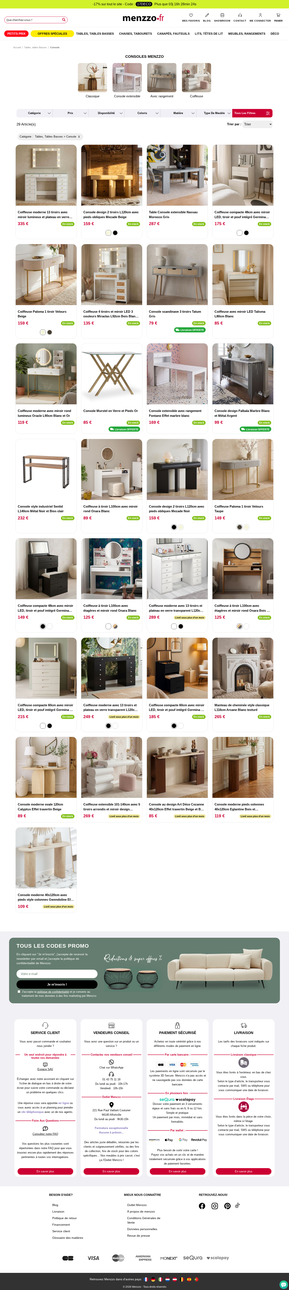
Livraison (58, 1211)
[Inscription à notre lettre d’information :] (57, 974)
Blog (55, 1205)
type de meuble (214, 113)
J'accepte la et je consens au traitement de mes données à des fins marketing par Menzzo (59, 994)
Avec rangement (161, 96)
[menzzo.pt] (196, 1279)
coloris (142, 113)
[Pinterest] (227, 1206)
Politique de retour (64, 1218)
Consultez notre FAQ (45, 1134)
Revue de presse (138, 1235)
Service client (61, 1231)
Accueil (17, 47)
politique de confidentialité (53, 991)
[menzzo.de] (153, 1279)
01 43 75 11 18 (111, 1079)
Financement (61, 1224)
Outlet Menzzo (137, 1205)
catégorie (34, 113)
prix (70, 113)
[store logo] (144, 19)
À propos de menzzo (141, 1211)
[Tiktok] (237, 1206)
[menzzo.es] (189, 1279)
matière (178, 113)
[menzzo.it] (160, 1279)
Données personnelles (142, 1229)
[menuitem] (16, 33)
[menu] (144, 33)
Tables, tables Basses (35, 47)
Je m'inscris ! (57, 984)
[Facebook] (202, 1206)
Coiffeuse (196, 96)
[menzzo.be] (182, 1279)
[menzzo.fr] (146, 1279)
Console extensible (127, 96)
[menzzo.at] (175, 1279)
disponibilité (106, 113)
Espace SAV (45, 1069)
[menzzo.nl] (167, 1279)
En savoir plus (45, 1171)
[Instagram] (215, 1206)
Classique (92, 96)
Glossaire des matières (67, 1237)
